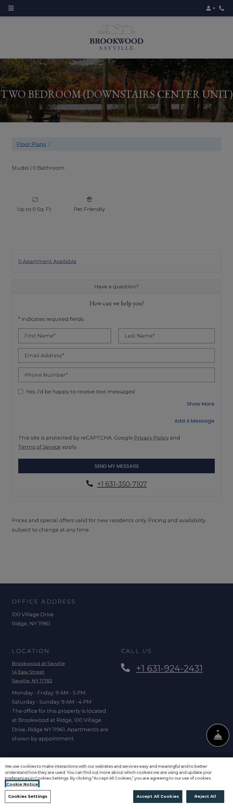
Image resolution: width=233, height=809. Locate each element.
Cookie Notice (22, 784)
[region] (116, 783)
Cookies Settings (27, 796)
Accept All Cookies (158, 796)
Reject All (205, 796)
